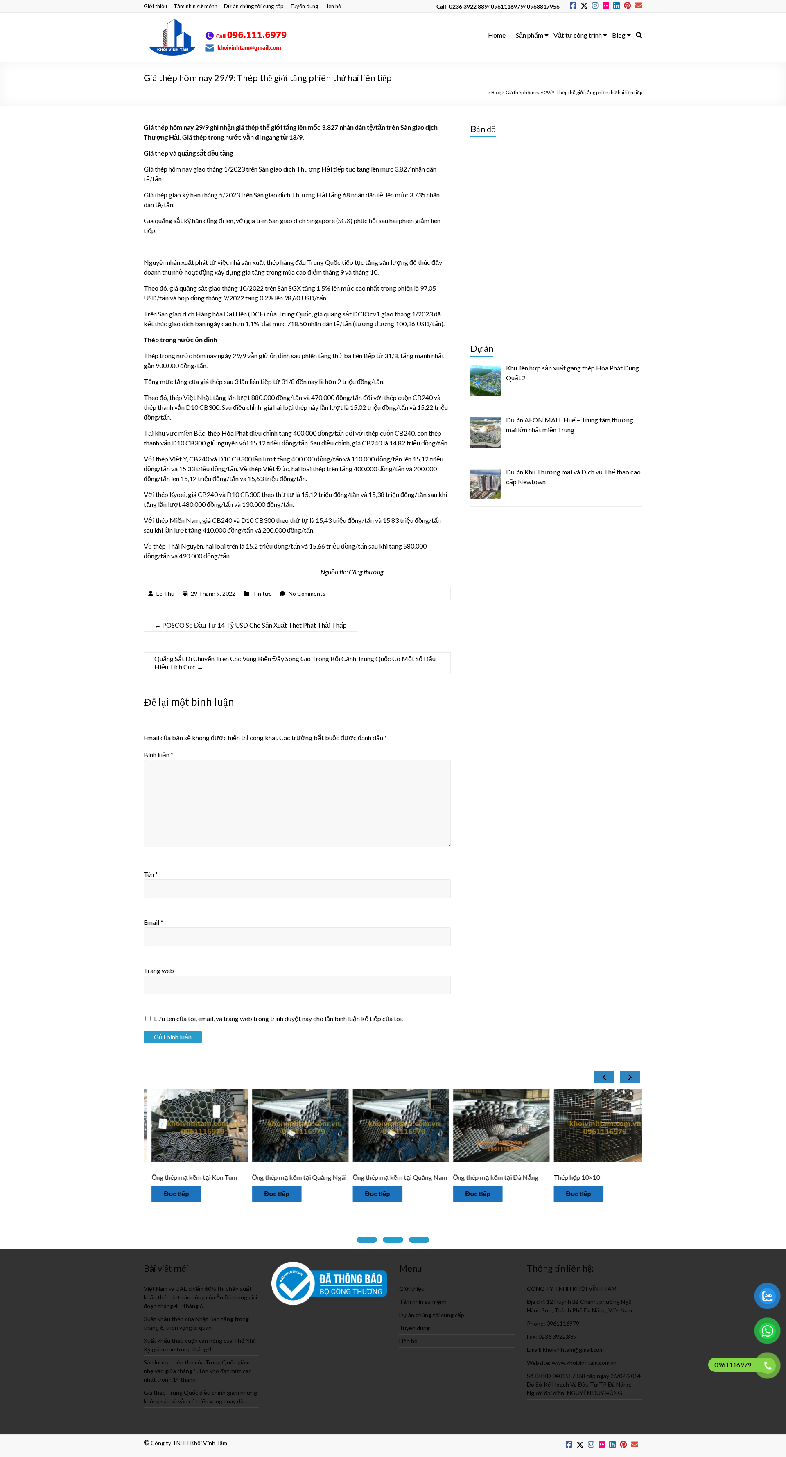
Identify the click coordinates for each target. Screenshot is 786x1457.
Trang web (159, 970)
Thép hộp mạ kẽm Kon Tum (623, 1177)
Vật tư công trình (577, 35)
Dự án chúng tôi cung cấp (254, 6)
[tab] (367, 1240)
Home (497, 35)
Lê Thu (165, 593)
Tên (151, 874)
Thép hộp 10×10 (507, 1177)
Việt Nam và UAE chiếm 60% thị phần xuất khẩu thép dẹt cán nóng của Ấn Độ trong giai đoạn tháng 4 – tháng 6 (200, 1297)
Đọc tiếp (206, 1193)
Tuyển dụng (304, 6)
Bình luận (159, 755)
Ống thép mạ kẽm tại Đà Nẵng (426, 1177)
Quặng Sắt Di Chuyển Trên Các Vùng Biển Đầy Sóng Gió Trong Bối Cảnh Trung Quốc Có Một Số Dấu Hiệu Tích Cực (295, 663)
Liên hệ (333, 6)
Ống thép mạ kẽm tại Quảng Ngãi (229, 1177)
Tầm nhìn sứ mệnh (195, 6)
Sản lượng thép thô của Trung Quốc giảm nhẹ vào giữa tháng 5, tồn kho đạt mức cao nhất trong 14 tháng (198, 1371)
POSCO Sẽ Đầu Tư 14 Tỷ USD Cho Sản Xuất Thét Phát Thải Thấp (250, 625)
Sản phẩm (529, 35)
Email (153, 922)
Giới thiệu (155, 6)
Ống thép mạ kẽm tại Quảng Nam (329, 1177)
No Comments (307, 593)
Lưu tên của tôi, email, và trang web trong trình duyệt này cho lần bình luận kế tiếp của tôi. (278, 1018)
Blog (619, 35)
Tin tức (262, 593)
